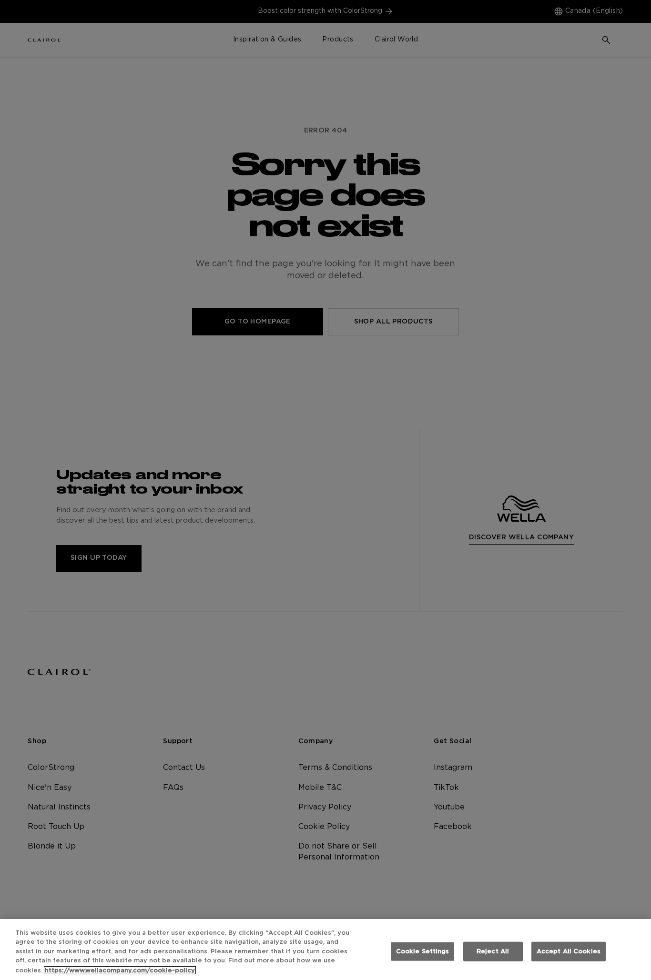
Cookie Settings (422, 952)
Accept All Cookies (568, 952)
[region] (325, 949)
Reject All (493, 952)
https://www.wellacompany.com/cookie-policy (120, 970)
